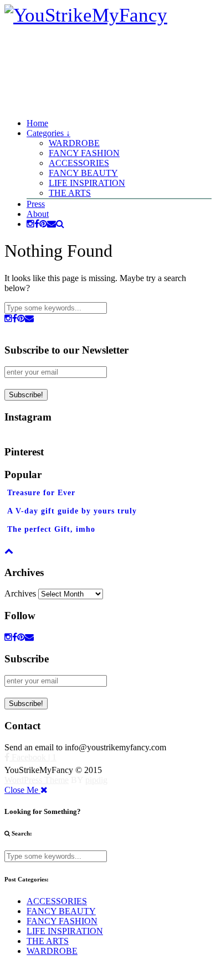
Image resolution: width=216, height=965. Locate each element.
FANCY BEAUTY (83, 173)
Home (37, 123)
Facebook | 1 (32, 757)
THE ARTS (70, 193)
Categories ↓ (48, 133)
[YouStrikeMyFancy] (85, 15)
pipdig (96, 780)
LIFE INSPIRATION (87, 183)
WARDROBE (74, 143)
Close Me (22, 790)
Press (36, 204)
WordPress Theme (36, 780)
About (38, 214)
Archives (20, 593)
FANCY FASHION (84, 153)
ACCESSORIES (79, 163)
